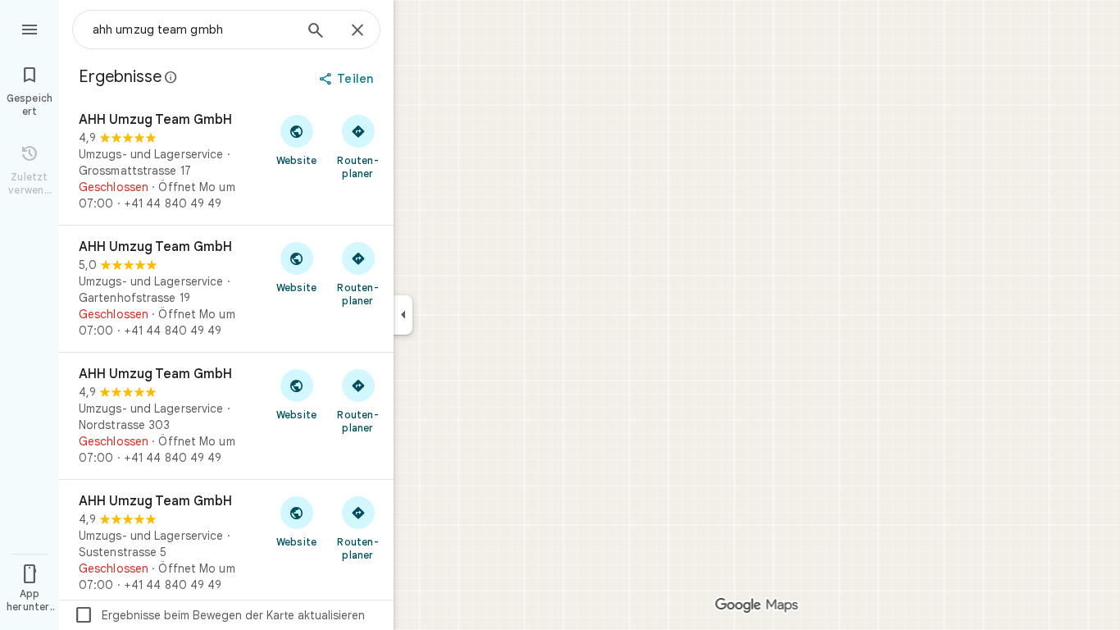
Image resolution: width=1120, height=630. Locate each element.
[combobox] (193, 29)
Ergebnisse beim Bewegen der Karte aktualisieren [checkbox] (219, 615)
